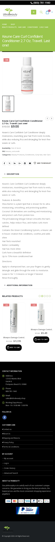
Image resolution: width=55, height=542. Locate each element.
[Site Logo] (10, 12)
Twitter (9, 163)
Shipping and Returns (11, 438)
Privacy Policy (8, 442)
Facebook (4, 163)
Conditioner (29, 155)
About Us (6, 433)
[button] (33, 12)
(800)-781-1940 (41, 2)
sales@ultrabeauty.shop (15, 398)
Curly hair (39, 155)
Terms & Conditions (11, 447)
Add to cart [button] (15, 347)
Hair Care (46, 155)
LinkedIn (14, 163)
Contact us (7, 429)
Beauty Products (18, 155)
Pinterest (25, 163)
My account (8, 458)
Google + (19, 163)
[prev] (47, 119)
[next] (52, 119)
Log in (6, 463)
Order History (9, 468)
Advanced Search (11, 473)
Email (30, 163)
